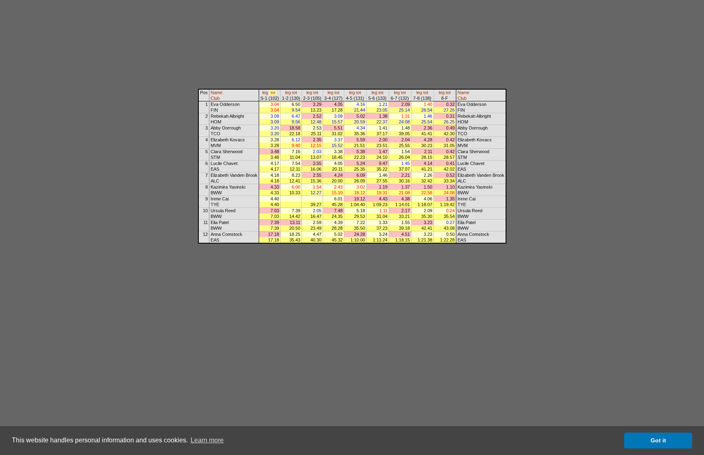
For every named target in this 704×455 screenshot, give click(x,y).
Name (216, 92)
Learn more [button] (207, 440)
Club (215, 98)
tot (273, 92)
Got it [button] (658, 440)
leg (265, 92)
